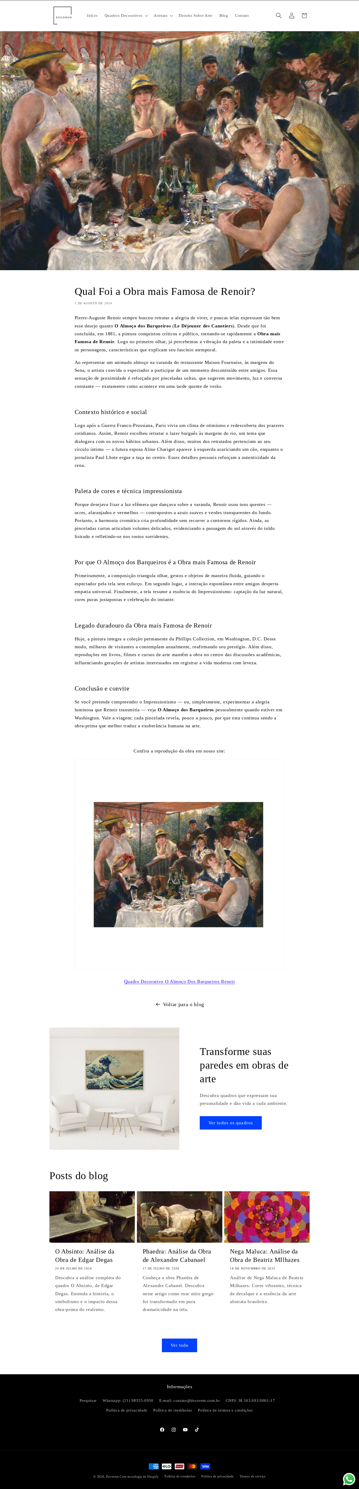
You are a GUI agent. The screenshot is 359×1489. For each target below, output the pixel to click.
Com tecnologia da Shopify (139, 1476)
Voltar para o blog (183, 1004)
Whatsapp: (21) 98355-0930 (127, 1400)
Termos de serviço (253, 1476)
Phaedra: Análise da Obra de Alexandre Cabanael (177, 1255)
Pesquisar (88, 1400)
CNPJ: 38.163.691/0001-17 (250, 1400)
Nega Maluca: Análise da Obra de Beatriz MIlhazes (264, 1255)
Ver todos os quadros (230, 1122)
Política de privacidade (126, 1410)
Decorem (112, 1476)
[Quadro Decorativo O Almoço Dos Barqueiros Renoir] (180, 968)
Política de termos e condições (225, 1410)
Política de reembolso (172, 1410)
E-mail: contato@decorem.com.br (189, 1400)
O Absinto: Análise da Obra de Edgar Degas (85, 1255)
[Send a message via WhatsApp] (349, 1479)
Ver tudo (180, 1345)
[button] (125, 15)
